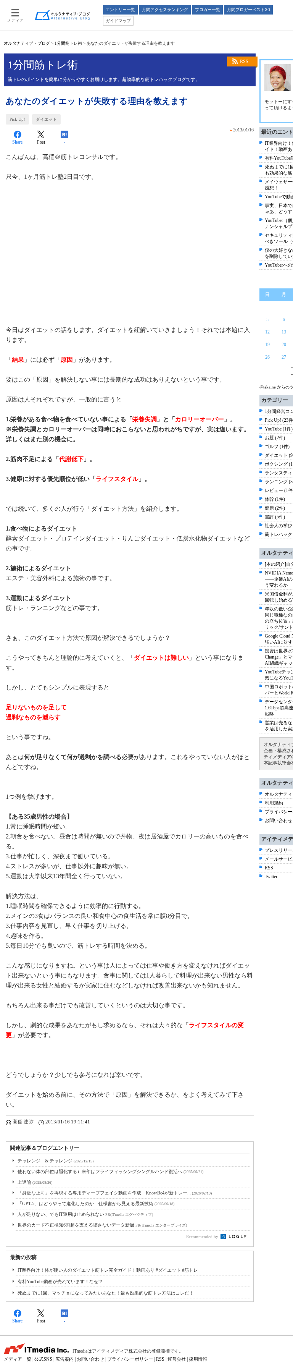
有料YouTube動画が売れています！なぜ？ (60, 1281)
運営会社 (176, 1359)
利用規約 (274, 803)
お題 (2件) (275, 437)
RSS (244, 61)
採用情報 (198, 1359)
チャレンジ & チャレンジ (55, 1161)
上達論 (35, 1182)
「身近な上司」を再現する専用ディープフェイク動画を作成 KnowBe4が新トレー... (115, 1193)
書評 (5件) (275, 517)
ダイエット (46, 119)
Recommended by (202, 1236)
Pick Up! (17, 119)
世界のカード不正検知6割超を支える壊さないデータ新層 (102, 1225)
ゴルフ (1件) (277, 446)
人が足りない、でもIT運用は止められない (85, 1214)
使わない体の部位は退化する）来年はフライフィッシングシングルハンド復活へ (110, 1171)
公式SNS (43, 1359)
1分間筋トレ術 (68, 43)
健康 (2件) (275, 508)
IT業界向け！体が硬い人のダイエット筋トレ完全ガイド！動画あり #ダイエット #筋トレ (108, 1270)
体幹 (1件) (275, 499)
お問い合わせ (278, 820)
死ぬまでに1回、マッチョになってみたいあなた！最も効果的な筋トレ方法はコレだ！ (106, 1293)
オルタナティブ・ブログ (27, 43)
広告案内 (64, 1359)
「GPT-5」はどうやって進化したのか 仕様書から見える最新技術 (96, 1203)
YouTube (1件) (279, 429)
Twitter (271, 876)
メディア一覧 (17, 1359)
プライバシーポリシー (130, 1359)
